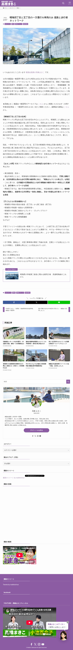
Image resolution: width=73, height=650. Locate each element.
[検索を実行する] (68, 382)
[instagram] (38, 436)
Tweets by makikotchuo (11, 584)
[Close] (68, 622)
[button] (14, 302)
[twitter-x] (35, 436)
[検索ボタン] (63, 3)
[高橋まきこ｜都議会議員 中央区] (8, 3)
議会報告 (25, 24)
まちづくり (7, 24)
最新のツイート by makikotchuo (14, 478)
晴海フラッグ (19, 24)
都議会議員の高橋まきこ (35, 72)
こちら (40, 104)
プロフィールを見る (36, 430)
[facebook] (33, 436)
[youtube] (40, 436)
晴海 (13, 24)
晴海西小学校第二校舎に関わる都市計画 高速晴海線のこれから (43, 275)
